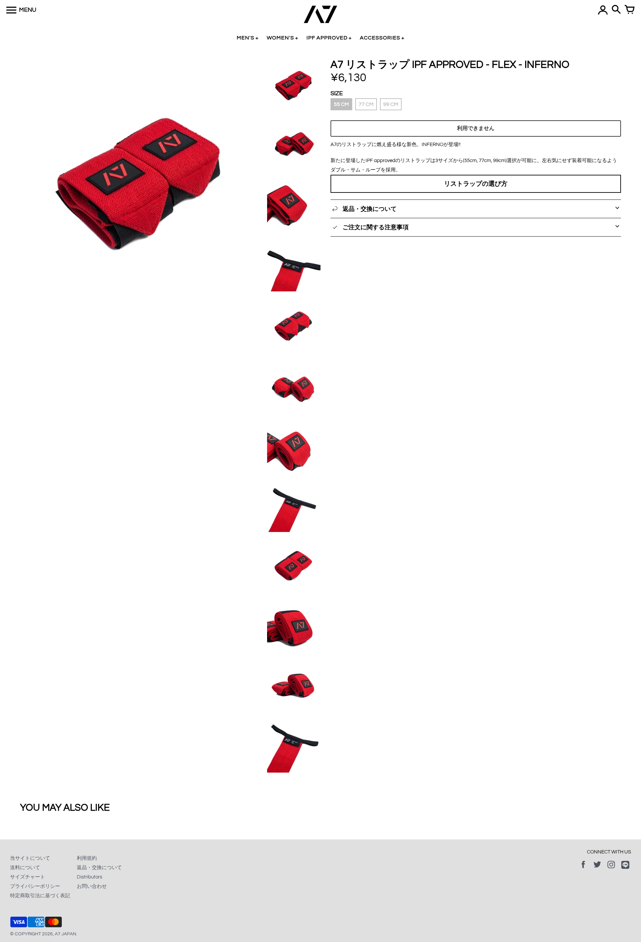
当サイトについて (30, 858)
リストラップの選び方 (475, 183)
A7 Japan (65, 934)
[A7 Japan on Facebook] (583, 869)
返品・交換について (99, 867)
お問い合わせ (92, 886)
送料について (25, 867)
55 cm (341, 104)
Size (337, 93)
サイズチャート (27, 877)
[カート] (630, 10)
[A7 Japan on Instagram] (611, 869)
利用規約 (87, 858)
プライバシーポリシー (35, 886)
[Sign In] (603, 10)
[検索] (616, 10)
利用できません (475, 128)
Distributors (89, 877)
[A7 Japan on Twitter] (597, 869)
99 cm (390, 104)
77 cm (366, 104)
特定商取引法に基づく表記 (40, 895)
